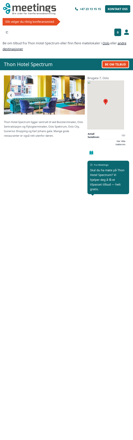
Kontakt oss (118, 9)
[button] (7, 32)
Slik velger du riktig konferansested (29, 22)
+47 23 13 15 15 (90, 9)
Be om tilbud (115, 64)
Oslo (106, 43)
